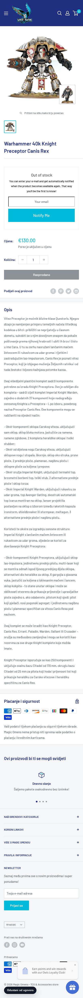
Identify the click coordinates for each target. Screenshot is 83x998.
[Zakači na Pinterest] (61, 291)
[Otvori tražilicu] (59, 13)
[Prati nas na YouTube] (22, 945)
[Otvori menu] (6, 13)
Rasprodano (41, 275)
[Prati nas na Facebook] (7, 945)
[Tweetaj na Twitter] (68, 291)
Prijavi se (16, 905)
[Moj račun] (67, 13)
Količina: (10, 260)
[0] (75, 13)
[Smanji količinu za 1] (22, 259)
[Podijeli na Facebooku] (53, 291)
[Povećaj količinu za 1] (44, 259)
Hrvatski (11, 924)
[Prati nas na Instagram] (14, 945)
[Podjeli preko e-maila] (76, 291)
